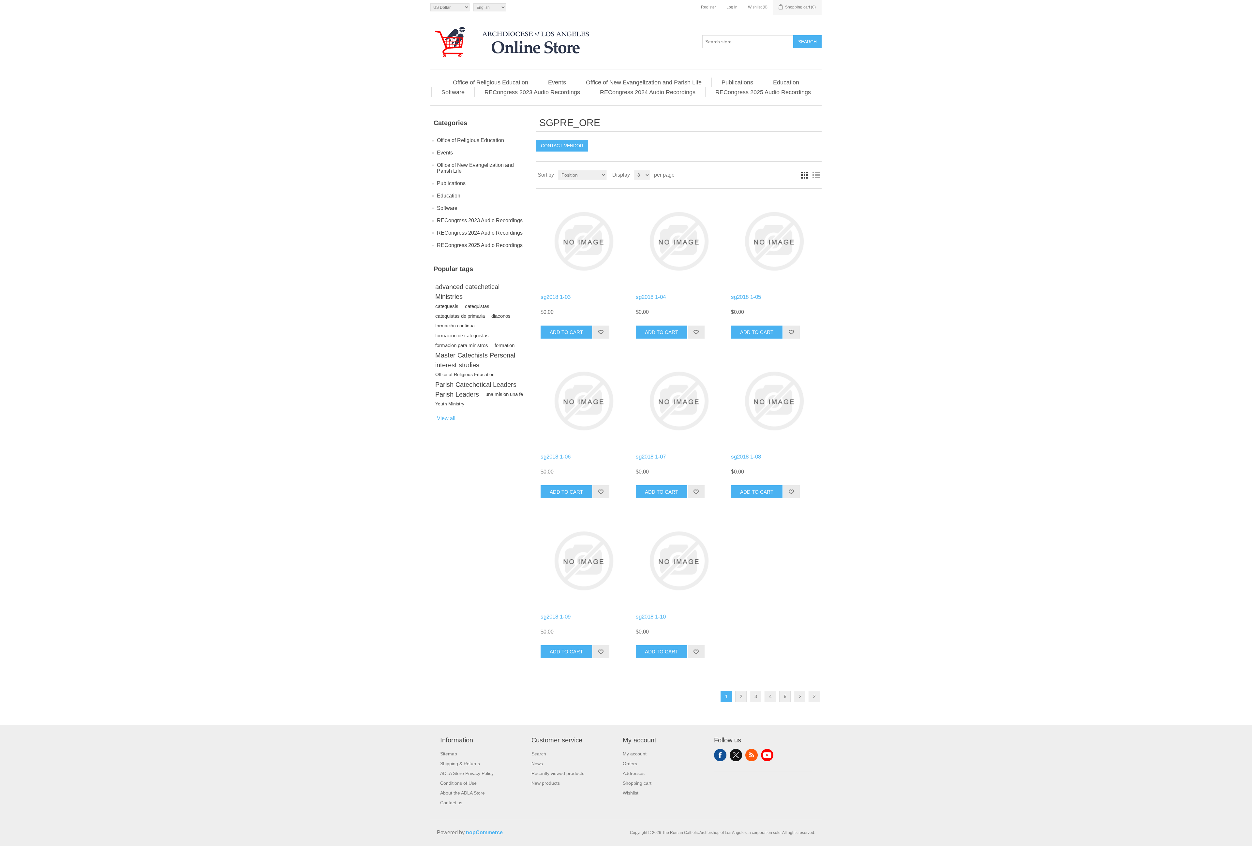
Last (814, 696)
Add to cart (566, 332)
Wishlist (630, 792)
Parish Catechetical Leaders (475, 384)
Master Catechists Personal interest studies (475, 360)
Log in (732, 7)
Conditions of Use (458, 783)
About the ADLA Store (462, 792)
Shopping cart (637, 783)
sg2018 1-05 (746, 297)
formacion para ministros (461, 345)
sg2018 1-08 (746, 457)
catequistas (477, 306)
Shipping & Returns (460, 763)
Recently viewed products (557, 773)
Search (807, 41)
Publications (737, 82)
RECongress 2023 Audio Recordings (532, 92)
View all (446, 418)
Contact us (451, 802)
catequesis (446, 306)
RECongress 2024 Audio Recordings (647, 92)
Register (708, 7)
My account (635, 753)
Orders (630, 763)
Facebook (720, 755)
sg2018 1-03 (556, 297)
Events (557, 82)
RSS (751, 755)
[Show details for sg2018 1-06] (583, 401)
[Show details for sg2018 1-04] (679, 241)
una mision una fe (504, 394)
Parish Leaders (457, 394)
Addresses (634, 773)
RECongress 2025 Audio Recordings (763, 92)
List (816, 175)
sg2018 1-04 (651, 297)
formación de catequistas (462, 335)
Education (786, 82)
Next (799, 696)
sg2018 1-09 (556, 617)
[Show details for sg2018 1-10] (679, 561)
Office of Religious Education (490, 82)
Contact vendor (562, 145)
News (537, 763)
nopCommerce (484, 832)
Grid (804, 175)
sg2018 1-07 (651, 457)
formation (504, 345)
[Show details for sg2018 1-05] (774, 241)
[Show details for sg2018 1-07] (679, 401)
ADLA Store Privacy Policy (467, 773)
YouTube (767, 755)
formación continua (455, 325)
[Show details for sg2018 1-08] (774, 401)
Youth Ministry (449, 403)
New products (545, 783)
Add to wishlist (600, 332)
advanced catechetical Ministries (467, 291)
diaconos (501, 316)
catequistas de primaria (460, 316)
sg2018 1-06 (556, 457)
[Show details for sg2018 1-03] (583, 241)
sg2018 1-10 (651, 617)
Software (453, 92)
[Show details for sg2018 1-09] (583, 561)
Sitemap (448, 753)
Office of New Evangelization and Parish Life (644, 82)
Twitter (736, 755)
